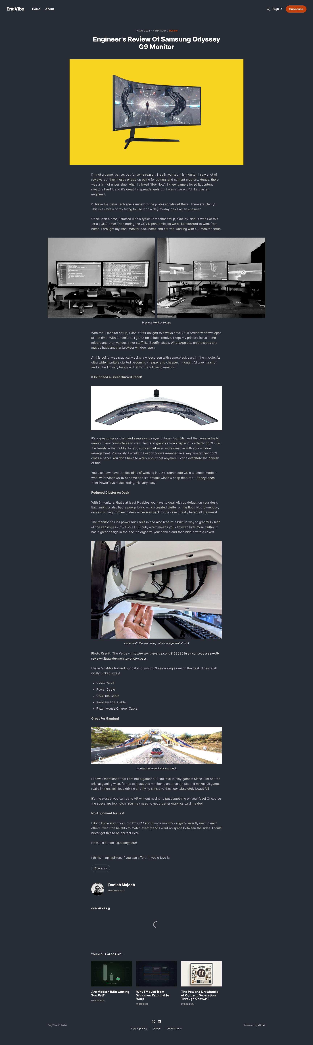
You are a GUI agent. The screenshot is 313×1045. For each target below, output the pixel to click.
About (49, 9)
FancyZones (206, 478)
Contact (157, 1028)
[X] (153, 1021)
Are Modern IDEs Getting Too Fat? (110, 993)
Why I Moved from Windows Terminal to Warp (152, 995)
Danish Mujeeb (121, 885)
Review (173, 30)
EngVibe (15, 9)
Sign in (277, 9)
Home (36, 9)
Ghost (261, 1025)
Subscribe (296, 9)
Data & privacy (139, 1028)
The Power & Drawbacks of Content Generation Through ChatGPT (199, 995)
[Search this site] (268, 9)
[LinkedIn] (159, 1021)
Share (99, 868)
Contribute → (174, 1028)
